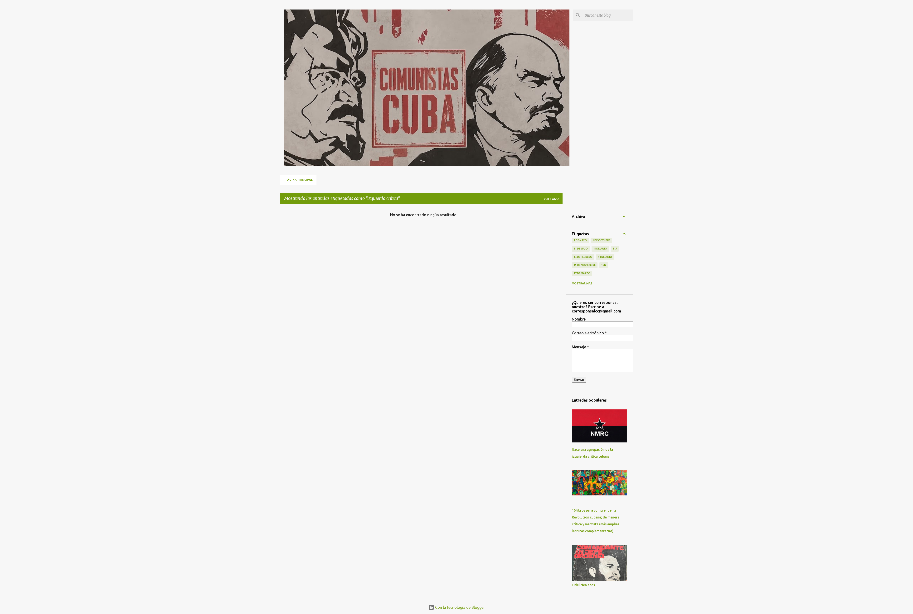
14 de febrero (583, 256)
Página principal (299, 179)
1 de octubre (601, 240)
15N (603, 265)
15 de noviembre (585, 265)
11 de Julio (581, 248)
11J (615, 248)
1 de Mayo (580, 240)
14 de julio (605, 256)
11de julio (600, 248)
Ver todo (551, 198)
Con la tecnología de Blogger (459, 607)
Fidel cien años (583, 585)
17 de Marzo (582, 273)
